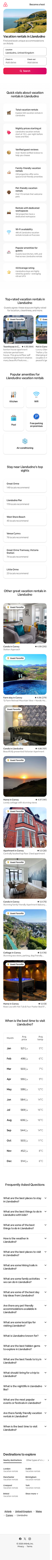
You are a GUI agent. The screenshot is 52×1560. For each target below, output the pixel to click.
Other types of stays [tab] (35, 1460)
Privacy (21, 1546)
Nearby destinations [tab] (12, 1460)
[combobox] (25, 52)
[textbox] (14, 62)
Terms (29, 1546)
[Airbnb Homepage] (5, 4)
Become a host (37, 4)
